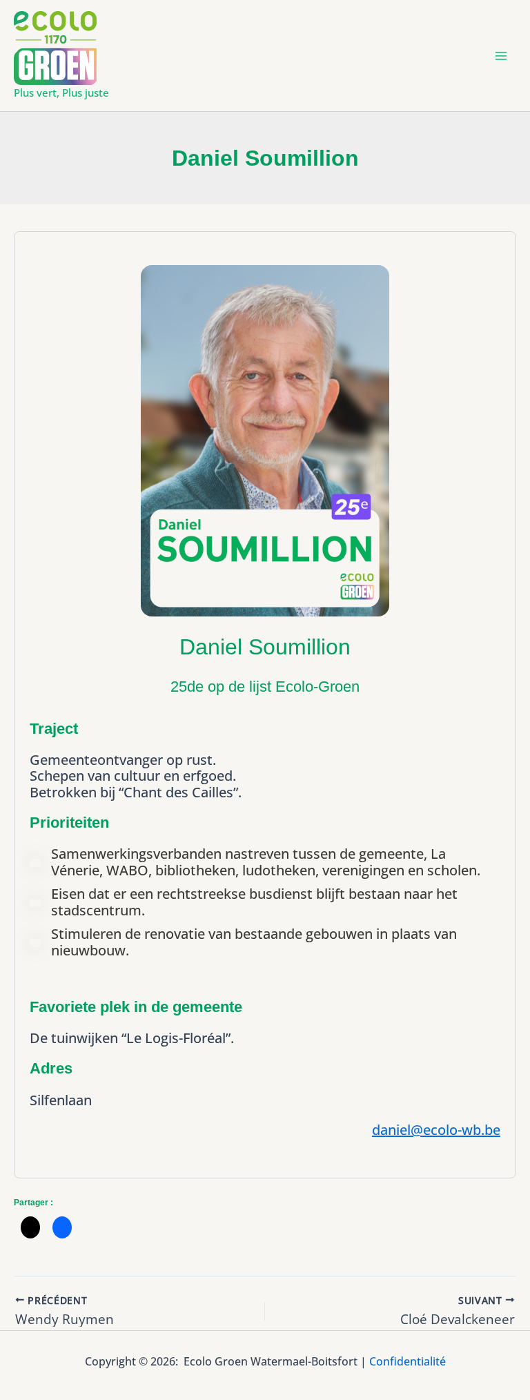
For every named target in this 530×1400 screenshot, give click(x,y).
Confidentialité (407, 1361)
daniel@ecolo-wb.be (436, 1129)
